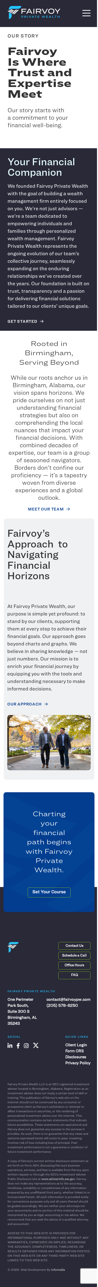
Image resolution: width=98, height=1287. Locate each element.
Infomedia (58, 1270)
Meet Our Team (46, 510)
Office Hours (74, 965)
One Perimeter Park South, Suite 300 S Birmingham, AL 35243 (22, 1012)
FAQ (74, 975)
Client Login (76, 1045)
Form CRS (74, 1051)
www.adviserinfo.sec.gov (58, 1179)
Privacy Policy (77, 1063)
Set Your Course (49, 892)
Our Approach (24, 704)
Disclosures (75, 1057)
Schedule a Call (74, 956)
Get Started (22, 322)
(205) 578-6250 (62, 1006)
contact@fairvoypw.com (68, 1000)
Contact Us (74, 946)
